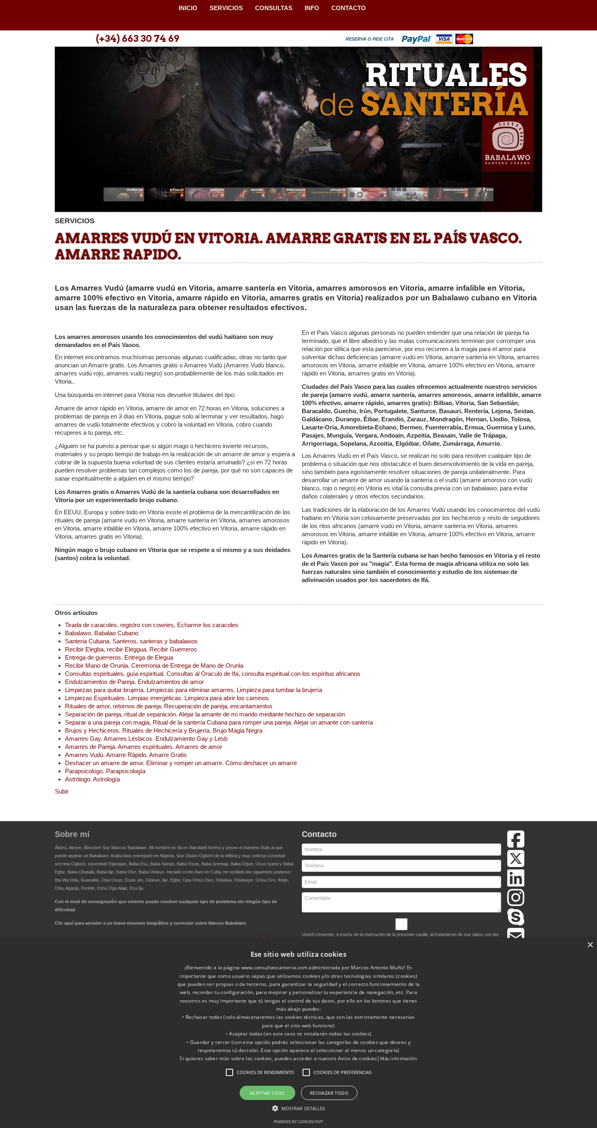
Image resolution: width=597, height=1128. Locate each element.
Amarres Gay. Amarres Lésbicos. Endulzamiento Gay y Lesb (146, 738)
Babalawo (114, 15)
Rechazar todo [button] (329, 1093)
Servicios (226, 7)
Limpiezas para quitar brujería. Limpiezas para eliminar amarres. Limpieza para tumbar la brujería (193, 689)
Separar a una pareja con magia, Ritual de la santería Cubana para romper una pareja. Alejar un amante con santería (219, 722)
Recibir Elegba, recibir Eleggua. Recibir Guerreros (131, 649)
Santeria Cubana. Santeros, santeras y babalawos (131, 641)
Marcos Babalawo (129, 847)
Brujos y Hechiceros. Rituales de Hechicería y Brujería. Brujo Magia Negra (163, 730)
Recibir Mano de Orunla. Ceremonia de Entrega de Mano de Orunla (154, 665)
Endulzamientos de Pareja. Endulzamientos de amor (134, 681)
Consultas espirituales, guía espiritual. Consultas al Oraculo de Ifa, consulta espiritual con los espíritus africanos (212, 673)
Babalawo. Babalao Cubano (101, 633)
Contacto (348, 7)
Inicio (188, 7)
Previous (65, 132)
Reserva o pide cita (370, 39)
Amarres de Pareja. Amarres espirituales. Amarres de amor (143, 746)
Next (531, 132)
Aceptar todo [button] (267, 1093)
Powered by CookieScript (298, 1121)
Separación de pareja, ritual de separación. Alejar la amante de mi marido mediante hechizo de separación (205, 714)
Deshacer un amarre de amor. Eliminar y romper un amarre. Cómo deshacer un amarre (181, 762)
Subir (62, 791)
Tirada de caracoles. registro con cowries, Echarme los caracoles (151, 624)
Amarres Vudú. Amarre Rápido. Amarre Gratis (126, 754)
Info (312, 7)
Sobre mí (72, 834)
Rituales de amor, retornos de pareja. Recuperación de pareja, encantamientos (169, 706)
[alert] (298, 1033)
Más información (398, 1058)
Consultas (273, 7)
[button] (229, 1072)
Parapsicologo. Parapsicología (105, 771)
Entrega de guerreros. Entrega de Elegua (119, 657)
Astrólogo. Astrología (92, 779)
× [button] (590, 945)
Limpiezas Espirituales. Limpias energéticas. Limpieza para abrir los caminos (167, 697)
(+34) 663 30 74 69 (137, 38)
